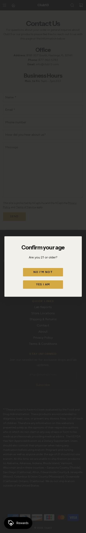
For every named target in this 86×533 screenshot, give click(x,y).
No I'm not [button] (43, 272)
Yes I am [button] (43, 284)
